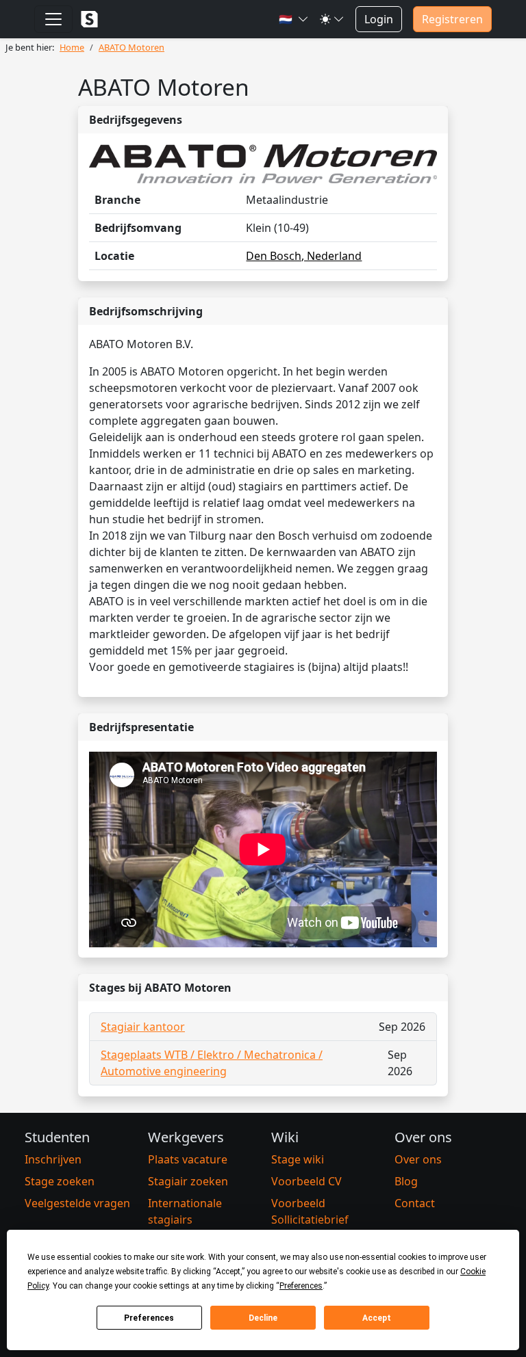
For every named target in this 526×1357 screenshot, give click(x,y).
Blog (406, 1181)
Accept (376, 1318)
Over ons (418, 1159)
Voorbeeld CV (306, 1181)
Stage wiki (297, 1159)
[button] (294, 19)
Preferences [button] (301, 1286)
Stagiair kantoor (143, 1026)
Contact (414, 1203)
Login (378, 19)
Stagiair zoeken (188, 1181)
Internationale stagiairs (185, 1211)
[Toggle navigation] (53, 19)
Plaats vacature (187, 1159)
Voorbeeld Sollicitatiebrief (310, 1211)
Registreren (452, 19)
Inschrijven (53, 1159)
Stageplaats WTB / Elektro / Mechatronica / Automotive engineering (212, 1063)
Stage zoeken (60, 1181)
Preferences (149, 1318)
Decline (263, 1318)
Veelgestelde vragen (77, 1203)
